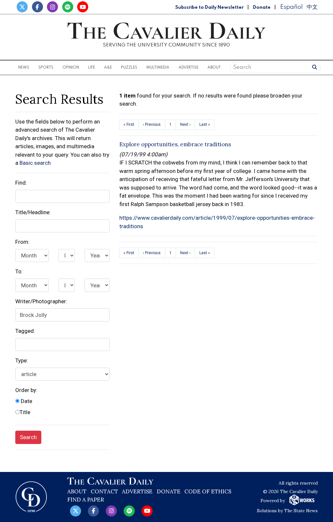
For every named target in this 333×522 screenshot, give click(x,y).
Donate (262, 7)
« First (129, 124)
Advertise (188, 68)
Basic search (35, 163)
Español (291, 7)
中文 (312, 7)
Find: (21, 182)
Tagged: (25, 331)
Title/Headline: (33, 212)
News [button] (23, 68)
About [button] (214, 68)
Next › (185, 124)
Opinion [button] (70, 68)
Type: (21, 360)
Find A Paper (85, 499)
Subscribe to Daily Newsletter (209, 7)
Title (25, 412)
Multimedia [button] (157, 68)
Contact (104, 491)
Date (26, 401)
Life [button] (91, 68)
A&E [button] (108, 68)
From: (22, 242)
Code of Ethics (207, 491)
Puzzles (129, 68)
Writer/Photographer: (41, 301)
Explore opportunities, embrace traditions (175, 144)
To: (19, 271)
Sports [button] (45, 68)
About (77, 491)
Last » (204, 124)
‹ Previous (152, 124)
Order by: (26, 390)
